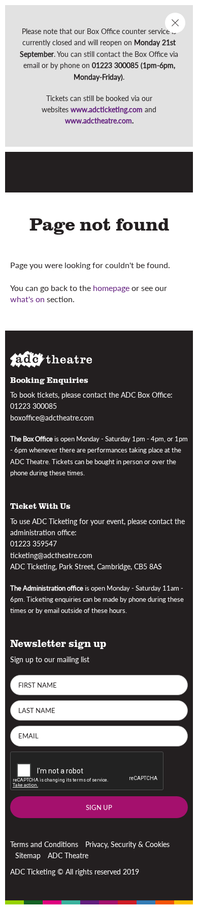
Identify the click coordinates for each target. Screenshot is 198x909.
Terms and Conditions (44, 843)
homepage (111, 288)
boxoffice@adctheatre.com (52, 417)
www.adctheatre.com (98, 120)
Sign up (99, 806)
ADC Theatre (68, 855)
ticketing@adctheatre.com (51, 555)
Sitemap (28, 855)
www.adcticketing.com (107, 109)
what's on (27, 299)
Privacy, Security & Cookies (127, 843)
